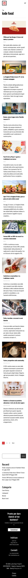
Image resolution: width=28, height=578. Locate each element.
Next (13, 443)
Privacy (14, 573)
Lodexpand (5, 493)
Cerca (23, 456)
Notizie (4, 41)
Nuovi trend (8, 280)
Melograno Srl (18, 568)
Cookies (14, 575)
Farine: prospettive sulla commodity (13, 360)
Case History (5, 490)
